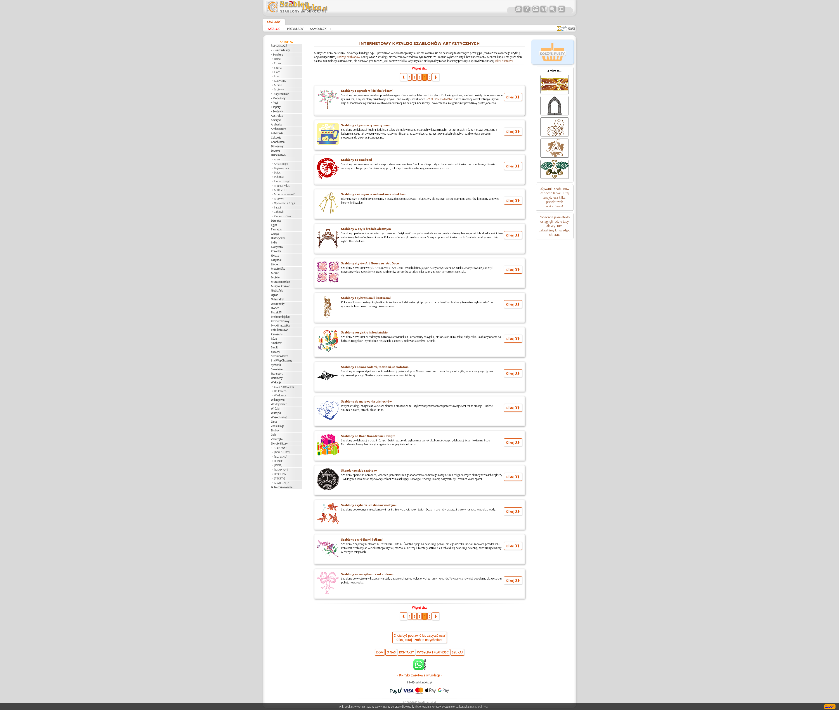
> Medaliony (278, 98)
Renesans (277, 334)
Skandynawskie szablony (359, 470)
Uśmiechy (277, 378)
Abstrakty (277, 116)
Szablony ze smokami (356, 159)
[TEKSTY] (279, 478)
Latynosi (276, 260)
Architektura (278, 129)
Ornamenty (277, 304)
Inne (276, 76)
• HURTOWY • (279, 448)
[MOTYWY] (281, 470)
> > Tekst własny (280, 50)
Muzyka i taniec (280, 286)
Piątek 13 (276, 312)
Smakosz (276, 343)
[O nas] (526, 12)
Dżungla (276, 220)
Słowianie (277, 369)
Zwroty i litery (279, 443)
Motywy (279, 89)
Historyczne (278, 238)
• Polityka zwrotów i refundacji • (419, 675)
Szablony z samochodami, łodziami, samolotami (375, 367)
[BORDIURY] (282, 452)
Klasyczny (280, 81)
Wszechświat (279, 417)
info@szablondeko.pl (419, 682)
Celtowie (276, 137)
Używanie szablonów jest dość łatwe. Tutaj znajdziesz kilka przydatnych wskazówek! (554, 197)
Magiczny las (282, 185)
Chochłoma (278, 142)
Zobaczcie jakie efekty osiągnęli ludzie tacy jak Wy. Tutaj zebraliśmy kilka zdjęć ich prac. (554, 226)
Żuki (273, 435)
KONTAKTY (406, 652)
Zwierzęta (277, 439)
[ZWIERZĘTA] (282, 483)
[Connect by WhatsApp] (419, 669)
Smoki (274, 347)
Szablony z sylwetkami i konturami (366, 298)
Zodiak (275, 430)
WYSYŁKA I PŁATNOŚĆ (433, 652)
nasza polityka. (479, 706)
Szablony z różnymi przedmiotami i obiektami (373, 194)
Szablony (274, 22)
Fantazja (276, 229)
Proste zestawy (280, 321)
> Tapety (276, 107)
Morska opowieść (284, 194)
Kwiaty (275, 255)
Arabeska (276, 124)
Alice (277, 159)
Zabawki (279, 212)
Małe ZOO (280, 190)
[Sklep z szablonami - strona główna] (300, 12)
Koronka (276, 251)
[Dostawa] (543, 12)
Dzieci (277, 59)
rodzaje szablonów (348, 57)
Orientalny (277, 299)
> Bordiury (277, 54)
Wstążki (276, 413)
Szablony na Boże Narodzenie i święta (368, 436)
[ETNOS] (279, 461)
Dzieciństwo (278, 155)
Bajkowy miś (281, 168)
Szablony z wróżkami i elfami (362, 539)
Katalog (273, 28)
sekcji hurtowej (504, 61)
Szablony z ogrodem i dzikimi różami (367, 90)
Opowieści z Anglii (284, 203)
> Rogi (274, 102)
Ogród (274, 295)
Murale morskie (280, 282)
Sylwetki (276, 365)
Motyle (275, 277)
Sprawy (275, 352)
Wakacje (276, 382)
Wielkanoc (280, 395)
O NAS (391, 652)
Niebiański (277, 290)
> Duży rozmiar (280, 94)
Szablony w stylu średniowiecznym (366, 229)
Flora (277, 72)
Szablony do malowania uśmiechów (366, 401)
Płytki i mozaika (280, 325)
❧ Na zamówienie (281, 487)
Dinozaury (277, 146)
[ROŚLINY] (280, 474)
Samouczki (318, 28)
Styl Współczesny (281, 360)
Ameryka (276, 120)
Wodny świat (279, 404)
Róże (274, 338)
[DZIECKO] (281, 456)
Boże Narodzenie (284, 387)
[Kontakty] (535, 12)
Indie (274, 242)
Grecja (275, 234)
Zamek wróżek (282, 216)
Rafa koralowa (279, 330)
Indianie (279, 177)
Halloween (280, 391)
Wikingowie (277, 400)
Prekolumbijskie (280, 317)
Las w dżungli (282, 181)
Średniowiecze (279, 356)
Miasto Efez (278, 269)
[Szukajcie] (552, 12)
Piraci (277, 207)
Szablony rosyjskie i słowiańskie (364, 332)
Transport (277, 373)
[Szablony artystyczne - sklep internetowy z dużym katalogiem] (518, 12)
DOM (379, 652)
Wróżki (275, 408)
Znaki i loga (277, 426)
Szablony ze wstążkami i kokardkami (367, 574)
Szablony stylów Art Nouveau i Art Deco (370, 263)
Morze (278, 85)
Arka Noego (281, 164)
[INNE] (278, 465)
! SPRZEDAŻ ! (279, 46)
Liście (274, 264)
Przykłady (295, 28)
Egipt (274, 225)
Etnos (277, 63)
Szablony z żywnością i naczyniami (365, 125)
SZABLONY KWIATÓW (439, 99)
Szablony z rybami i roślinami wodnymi (369, 505)
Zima (274, 422)
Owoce (275, 308)
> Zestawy (277, 111)
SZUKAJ (457, 652)
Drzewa (275, 151)
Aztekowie (277, 133)
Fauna (278, 67)
